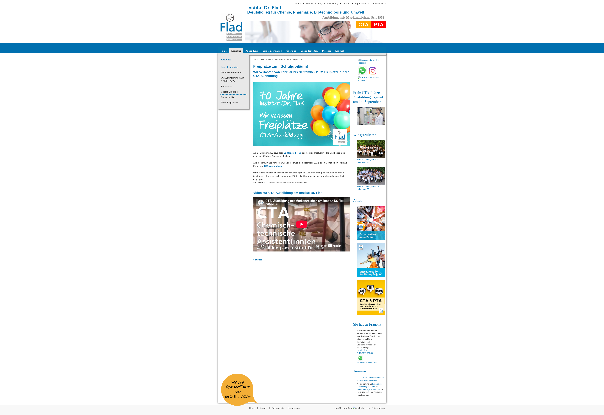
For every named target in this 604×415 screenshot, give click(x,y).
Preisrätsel (226, 86)
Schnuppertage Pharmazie (368, 389)
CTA (363, 24)
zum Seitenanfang (343, 408)
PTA (378, 24)
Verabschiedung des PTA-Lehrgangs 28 (368, 161)
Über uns (291, 51)
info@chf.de (362, 350)
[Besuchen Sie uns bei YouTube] (368, 81)
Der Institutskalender (231, 72)
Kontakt (309, 3)
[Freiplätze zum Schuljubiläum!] (301, 146)
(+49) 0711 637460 (365, 353)
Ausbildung (252, 51)
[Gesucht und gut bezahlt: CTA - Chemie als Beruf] (371, 116)
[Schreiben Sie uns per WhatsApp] (362, 74)
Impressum (360, 3)
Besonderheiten (309, 51)
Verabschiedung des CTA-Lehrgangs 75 (368, 187)
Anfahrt (346, 3)
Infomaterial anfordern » (367, 362)
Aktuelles (236, 51)
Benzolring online (229, 67)
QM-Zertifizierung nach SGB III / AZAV (232, 79)
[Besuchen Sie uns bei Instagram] (372, 74)
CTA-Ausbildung (273, 166)
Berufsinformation (272, 51)
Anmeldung (332, 3)
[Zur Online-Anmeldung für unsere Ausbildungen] (371, 223)
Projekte (326, 51)
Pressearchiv (227, 97)
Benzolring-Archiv (229, 102)
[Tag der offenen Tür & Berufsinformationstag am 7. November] (371, 297)
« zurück (257, 259)
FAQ (320, 3)
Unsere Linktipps (229, 91)
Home (298, 3)
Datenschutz (376, 3)
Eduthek (339, 51)
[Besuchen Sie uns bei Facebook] (368, 64)
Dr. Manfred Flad (292, 153)
